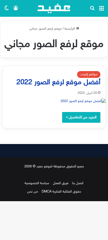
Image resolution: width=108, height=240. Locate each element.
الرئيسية (70, 29)
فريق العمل (60, 183)
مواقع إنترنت (89, 74)
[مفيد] (54, 8)
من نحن (32, 192)
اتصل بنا (77, 183)
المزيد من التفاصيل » (81, 117)
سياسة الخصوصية (37, 183)
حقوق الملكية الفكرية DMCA (61, 192)
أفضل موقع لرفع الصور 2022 (58, 82)
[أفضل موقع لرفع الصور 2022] (54, 101)
